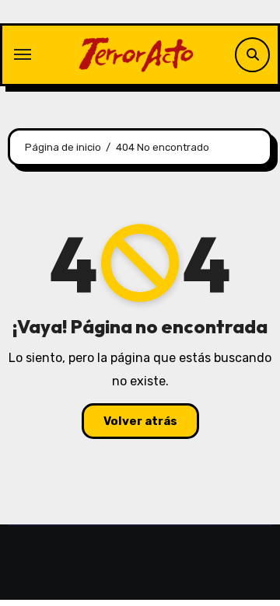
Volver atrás (140, 421)
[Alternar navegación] (22, 54)
